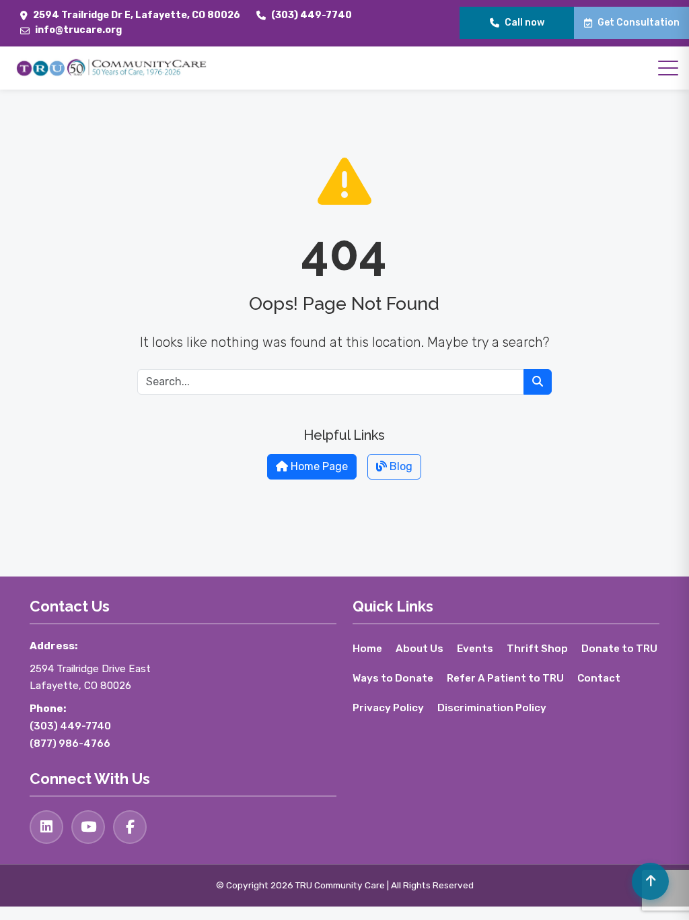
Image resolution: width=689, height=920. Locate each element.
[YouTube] (88, 827)
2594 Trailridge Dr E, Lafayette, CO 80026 (136, 15)
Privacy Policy (388, 708)
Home (367, 649)
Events (475, 649)
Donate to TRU (619, 649)
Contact (598, 678)
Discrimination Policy (491, 708)
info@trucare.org (78, 30)
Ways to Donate (393, 678)
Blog (399, 466)
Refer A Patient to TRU (505, 678)
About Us (419, 649)
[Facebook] (130, 827)
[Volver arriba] (650, 881)
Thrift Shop (537, 649)
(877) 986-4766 (70, 743)
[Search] (537, 382)
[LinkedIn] (46, 827)
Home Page (318, 466)
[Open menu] (668, 68)
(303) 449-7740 (311, 15)
